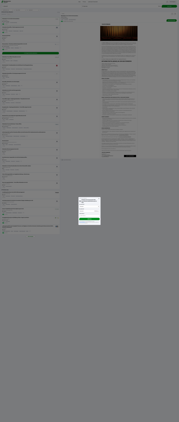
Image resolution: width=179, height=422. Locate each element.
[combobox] (89, 206)
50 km (97, 211)
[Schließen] (99, 199)
